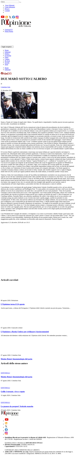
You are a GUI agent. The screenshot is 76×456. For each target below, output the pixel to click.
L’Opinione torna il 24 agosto (13, 304)
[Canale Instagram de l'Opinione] (17, 18)
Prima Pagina (9, 31)
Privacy (7, 9)
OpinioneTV (9, 29)
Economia (8, 55)
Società (7, 63)
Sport (6, 64)
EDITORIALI (5, 373)
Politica (7, 54)
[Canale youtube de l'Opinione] (3, 18)
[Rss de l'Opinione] (6, 18)
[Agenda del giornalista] (9, 45)
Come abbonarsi (10, 7)
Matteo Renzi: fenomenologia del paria (16, 359)
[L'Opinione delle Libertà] (16, 26)
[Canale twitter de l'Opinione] (10, 18)
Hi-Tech (7, 61)
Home (7, 50)
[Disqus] (38, 251)
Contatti (7, 10)
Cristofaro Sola (5, 87)
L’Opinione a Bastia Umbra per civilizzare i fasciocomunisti (25, 332)
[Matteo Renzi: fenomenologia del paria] (12, 353)
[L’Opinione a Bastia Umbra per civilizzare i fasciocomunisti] (12, 326)
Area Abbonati (9, 5)
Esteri (6, 57)
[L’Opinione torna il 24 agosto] (12, 299)
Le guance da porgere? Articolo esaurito (17, 406)
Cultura (7, 59)
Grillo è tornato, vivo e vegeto (13, 391)
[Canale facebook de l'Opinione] (13, 18)
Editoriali (7, 52)
